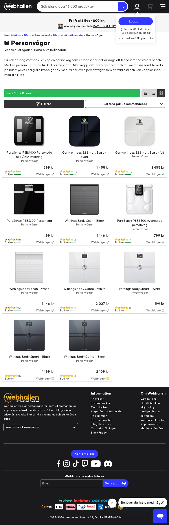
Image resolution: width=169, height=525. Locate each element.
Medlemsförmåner (152, 428)
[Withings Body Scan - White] (29, 267)
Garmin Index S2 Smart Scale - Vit (139, 153)
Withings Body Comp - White (84, 289)
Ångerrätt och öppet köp (107, 411)
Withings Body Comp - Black (84, 357)
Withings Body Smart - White (140, 289)
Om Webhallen (150, 403)
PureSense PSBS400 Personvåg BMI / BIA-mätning (29, 155)
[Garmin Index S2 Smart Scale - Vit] (139, 131)
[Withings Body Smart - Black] (29, 335)
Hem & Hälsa (12, 35)
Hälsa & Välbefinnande (68, 35)
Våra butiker (148, 398)
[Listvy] (145, 93)
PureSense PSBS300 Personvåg (29, 221)
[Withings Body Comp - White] (84, 267)
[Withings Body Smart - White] (139, 267)
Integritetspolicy (101, 424)
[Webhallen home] (17, 6)
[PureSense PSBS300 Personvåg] (29, 199)
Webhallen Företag (153, 420)
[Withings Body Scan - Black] (84, 199)
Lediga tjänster (150, 411)
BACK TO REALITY (104, 26)
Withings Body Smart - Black (29, 357)
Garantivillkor (99, 407)
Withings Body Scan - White (29, 289)
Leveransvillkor (100, 403)
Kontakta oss (84, 454)
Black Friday (99, 432)
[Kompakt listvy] (153, 93)
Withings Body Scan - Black (84, 221)
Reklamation (99, 415)
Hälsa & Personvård (37, 35)
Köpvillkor (97, 398)
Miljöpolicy (147, 407)
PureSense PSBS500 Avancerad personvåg (139, 223)
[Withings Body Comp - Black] (84, 335)
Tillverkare (147, 415)
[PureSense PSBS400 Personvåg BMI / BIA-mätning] (29, 131)
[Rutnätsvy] (161, 93)
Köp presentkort (151, 424)
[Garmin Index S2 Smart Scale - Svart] (84, 131)
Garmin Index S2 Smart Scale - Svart (84, 155)
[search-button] (122, 6)
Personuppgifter (101, 420)
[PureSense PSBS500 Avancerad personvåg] (139, 199)
